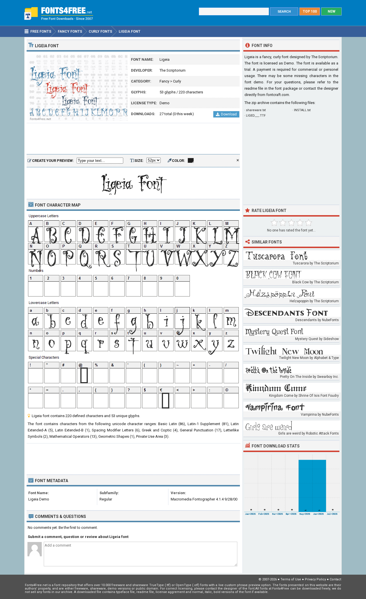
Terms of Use (291, 579)
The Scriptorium (173, 70)
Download (229, 114)
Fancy (164, 81)
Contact (335, 579)
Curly (177, 81)
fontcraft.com (277, 95)
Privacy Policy (315, 579)
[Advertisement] (133, 139)
